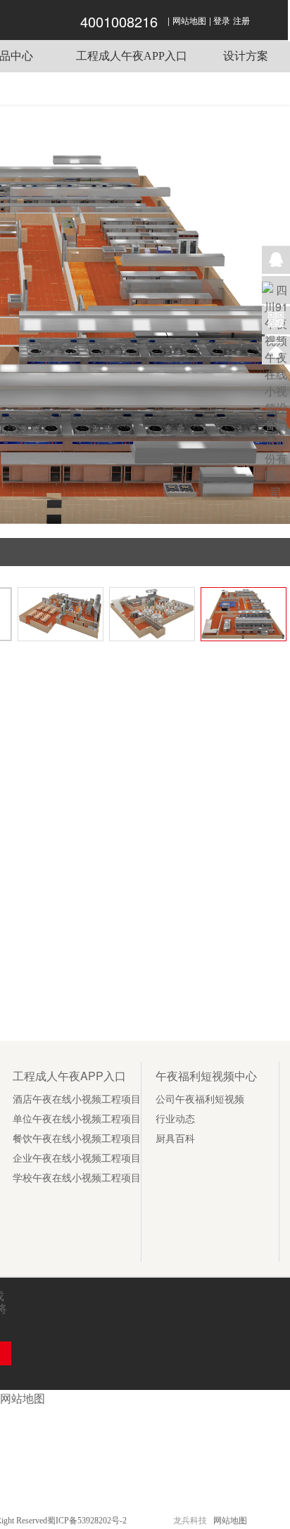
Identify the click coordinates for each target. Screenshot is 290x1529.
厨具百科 (175, 1139)
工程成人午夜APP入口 (131, 56)
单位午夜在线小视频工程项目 (77, 1119)
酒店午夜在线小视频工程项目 (77, 1099)
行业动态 (175, 1119)
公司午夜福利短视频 (200, 1099)
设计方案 (245, 56)
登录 (221, 21)
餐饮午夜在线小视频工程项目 (77, 1139)
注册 (241, 21)
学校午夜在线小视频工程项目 (77, 1178)
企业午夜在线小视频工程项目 (77, 1158)
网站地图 (189, 21)
